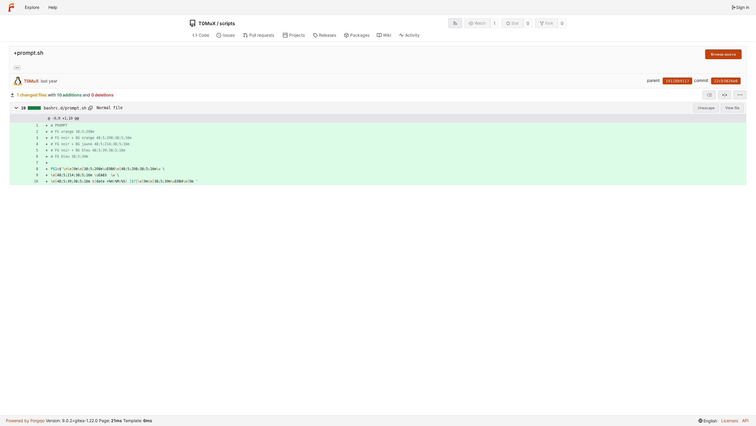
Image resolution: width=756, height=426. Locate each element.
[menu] (740, 95)
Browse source (723, 54)
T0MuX (207, 23)
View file (732, 108)
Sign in (742, 7)
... (17, 67)
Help (52, 7)
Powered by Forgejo (25, 420)
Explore (32, 7)
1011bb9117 (677, 81)
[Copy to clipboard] (90, 108)
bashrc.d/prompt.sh (65, 108)
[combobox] (709, 95)
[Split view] (724, 95)
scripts (227, 23)
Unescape (706, 108)
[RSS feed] (455, 23)
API (745, 420)
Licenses (729, 420)
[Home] (11, 7)
